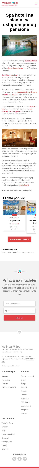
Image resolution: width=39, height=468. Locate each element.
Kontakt (5, 383)
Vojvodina (25, 398)
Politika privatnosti (9, 387)
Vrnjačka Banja (7, 423)
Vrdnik (4, 445)
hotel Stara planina (15, 68)
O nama (5, 376)
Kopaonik (5, 438)
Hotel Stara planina (9, 75)
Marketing (6, 380)
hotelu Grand (24, 185)
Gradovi (24, 395)
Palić (3, 430)
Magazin (24, 413)
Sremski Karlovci (8, 434)
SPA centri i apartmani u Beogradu (26, 406)
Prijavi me (19, 318)
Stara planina (7, 442)
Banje (23, 383)
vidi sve (18, 239)
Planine (24, 387)
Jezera (23, 391)
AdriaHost (15, 366)
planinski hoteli (31, 60)
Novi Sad (5, 449)
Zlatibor (5, 427)
